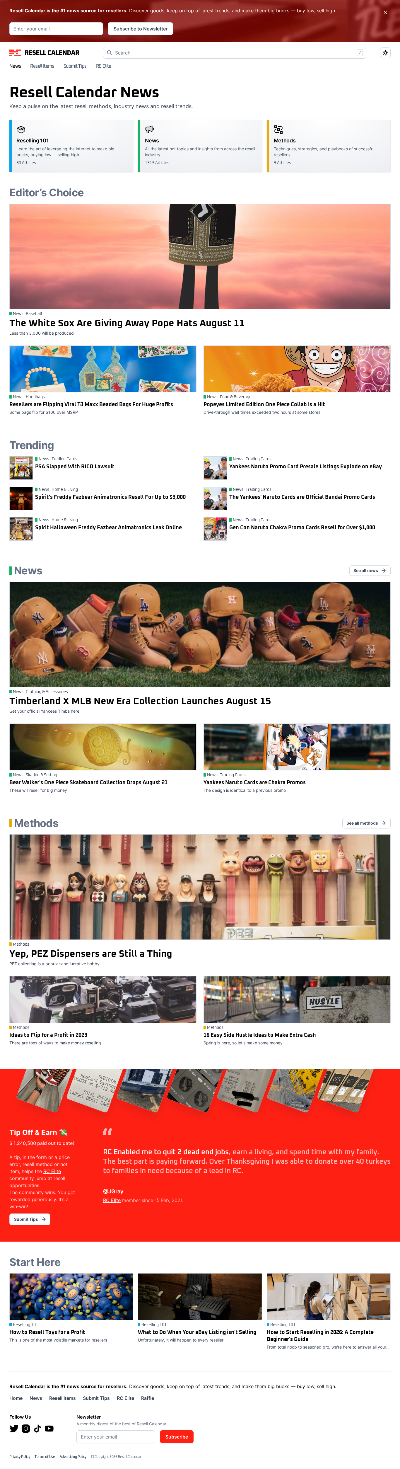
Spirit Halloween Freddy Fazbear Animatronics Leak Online (108, 527)
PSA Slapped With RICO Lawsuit (74, 466)
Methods (21, 944)
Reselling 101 (25, 1325)
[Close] (385, 12)
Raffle (147, 1398)
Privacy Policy (19, 1457)
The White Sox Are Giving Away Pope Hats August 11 (127, 323)
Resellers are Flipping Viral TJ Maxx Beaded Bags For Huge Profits (91, 404)
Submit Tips (75, 66)
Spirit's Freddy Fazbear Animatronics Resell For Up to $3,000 (110, 497)
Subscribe (176, 1437)
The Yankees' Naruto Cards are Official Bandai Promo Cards (302, 497)
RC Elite (103, 66)
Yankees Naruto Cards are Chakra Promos (255, 782)
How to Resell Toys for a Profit (47, 1332)
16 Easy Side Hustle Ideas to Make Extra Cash (260, 1035)
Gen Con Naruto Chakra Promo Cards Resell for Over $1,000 (302, 527)
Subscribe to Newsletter (140, 29)
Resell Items (42, 66)
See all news (365, 570)
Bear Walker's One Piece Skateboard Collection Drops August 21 (88, 782)
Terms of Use (45, 1457)
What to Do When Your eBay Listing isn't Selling (197, 1332)
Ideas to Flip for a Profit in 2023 (48, 1035)
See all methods (362, 823)
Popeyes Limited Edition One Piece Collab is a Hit (264, 404)
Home (16, 1398)
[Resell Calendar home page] (44, 52)
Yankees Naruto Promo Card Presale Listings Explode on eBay (305, 466)
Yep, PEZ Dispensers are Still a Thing (90, 954)
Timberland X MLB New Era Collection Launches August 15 (140, 701)
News (15, 66)
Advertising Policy (73, 1457)
